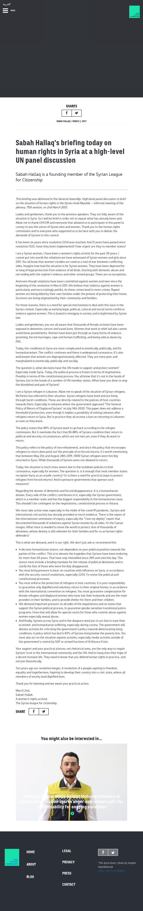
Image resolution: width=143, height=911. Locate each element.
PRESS (66, 873)
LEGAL (66, 851)
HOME (31, 852)
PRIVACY (68, 862)
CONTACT (68, 884)
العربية (6, 4)
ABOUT (31, 864)
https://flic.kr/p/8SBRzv (111, 871)
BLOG (30, 877)
